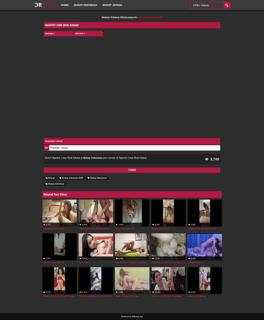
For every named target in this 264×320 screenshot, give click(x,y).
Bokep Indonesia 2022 (72, 178)
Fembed (54, 147)
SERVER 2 (49, 34)
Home (65, 5)
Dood (65, 147)
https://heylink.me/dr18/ (150, 17)
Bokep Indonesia (85, 5)
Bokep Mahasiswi (98, 178)
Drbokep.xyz (137, 316)
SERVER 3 (80, 34)
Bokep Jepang (112, 5)
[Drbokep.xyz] (45, 7)
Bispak (51, 178)
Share (132, 170)
